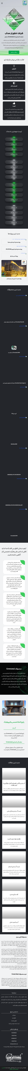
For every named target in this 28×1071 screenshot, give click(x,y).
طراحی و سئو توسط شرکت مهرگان (10, 1068)
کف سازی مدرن (14, 894)
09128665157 (14, 1038)
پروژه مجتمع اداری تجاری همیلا (14, 242)
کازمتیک (14, 190)
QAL (10, 112)
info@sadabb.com (14, 1044)
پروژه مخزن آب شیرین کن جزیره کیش (14, 279)
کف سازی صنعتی (14, 207)
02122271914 (14, 1041)
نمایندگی (14, 1015)
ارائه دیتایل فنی (14, 144)
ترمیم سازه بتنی (14, 177)
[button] (2, 3)
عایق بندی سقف (14, 195)
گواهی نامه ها (14, 1021)
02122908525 (14, 1033)
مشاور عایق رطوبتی (13, 154)
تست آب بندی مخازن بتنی (14, 811)
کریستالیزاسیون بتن (14, 162)
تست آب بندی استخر (14, 867)
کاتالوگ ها (14, 1018)
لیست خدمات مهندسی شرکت (14, 1023)
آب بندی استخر (14, 217)
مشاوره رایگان (13, 149)
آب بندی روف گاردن (14, 200)
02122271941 (14, 1035)
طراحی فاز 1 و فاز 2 (14, 139)
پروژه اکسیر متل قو (14, 256)
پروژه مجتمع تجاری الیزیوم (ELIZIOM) (14, 249)
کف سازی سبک (14, 222)
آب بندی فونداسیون (14, 167)
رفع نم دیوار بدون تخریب (14, 839)
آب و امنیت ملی (14, 922)
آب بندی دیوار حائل (14, 212)
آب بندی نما (14, 185)
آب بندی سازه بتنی (14, 172)
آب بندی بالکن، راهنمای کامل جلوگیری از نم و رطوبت (14, 784)
